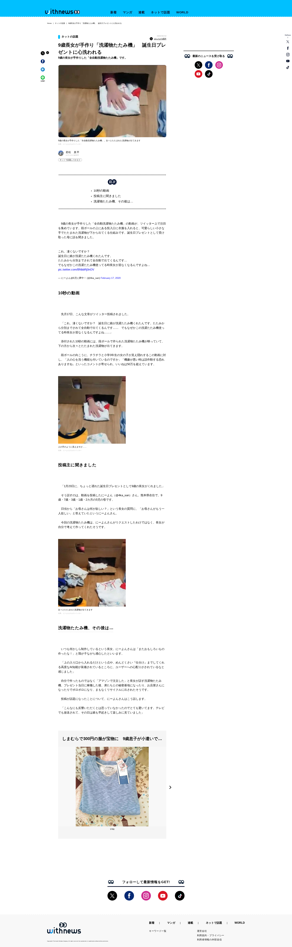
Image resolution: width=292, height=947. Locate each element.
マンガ (127, 12)
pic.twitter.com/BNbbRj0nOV (76, 269)
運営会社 (202, 931)
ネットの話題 (60, 23)
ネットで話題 (160, 12)
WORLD (182, 12)
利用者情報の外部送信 (209, 939)
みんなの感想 (160, 39)
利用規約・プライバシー (210, 935)
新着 (113, 12)
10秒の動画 (101, 190)
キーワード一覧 (157, 931)
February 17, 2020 (111, 278)
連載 (141, 12)
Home (49, 23)
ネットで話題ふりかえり (70, 160)
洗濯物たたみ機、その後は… (113, 201)
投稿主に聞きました (107, 196)
